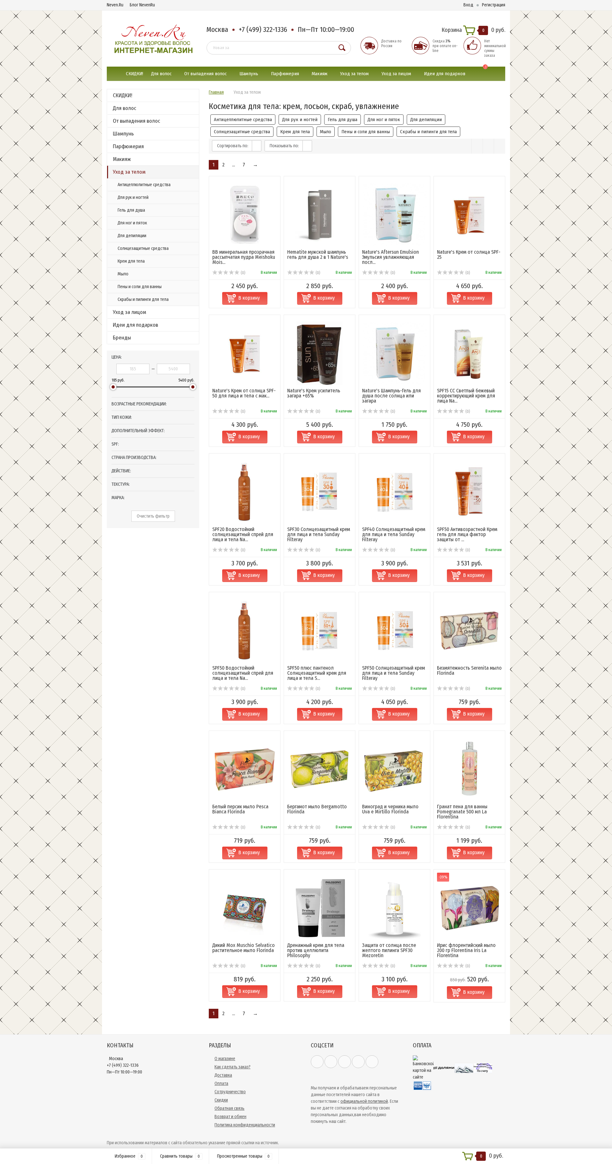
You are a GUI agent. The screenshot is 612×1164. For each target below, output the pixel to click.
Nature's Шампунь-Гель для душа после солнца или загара (391, 396)
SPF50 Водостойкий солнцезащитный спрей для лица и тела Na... (242, 673)
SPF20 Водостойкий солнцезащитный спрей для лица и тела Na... (242, 534)
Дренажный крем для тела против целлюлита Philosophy (315, 950)
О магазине (225, 1058)
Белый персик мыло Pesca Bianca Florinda (240, 809)
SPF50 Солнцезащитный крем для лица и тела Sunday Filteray (393, 673)
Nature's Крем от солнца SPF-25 (468, 254)
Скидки (221, 1100)
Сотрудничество (230, 1092)
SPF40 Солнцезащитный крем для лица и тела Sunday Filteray (393, 534)
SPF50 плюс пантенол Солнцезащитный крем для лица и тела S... (316, 673)
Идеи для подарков (444, 73)
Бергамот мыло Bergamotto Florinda (317, 809)
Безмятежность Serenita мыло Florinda (469, 670)
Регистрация (493, 5)
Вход (468, 5)
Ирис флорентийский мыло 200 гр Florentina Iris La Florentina (466, 950)
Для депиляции (132, 235)
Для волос (161, 73)
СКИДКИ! (134, 73)
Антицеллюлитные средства (144, 184)
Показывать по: (284, 146)
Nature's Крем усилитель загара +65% (313, 393)
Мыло (123, 274)
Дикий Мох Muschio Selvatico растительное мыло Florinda (243, 947)
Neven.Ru (115, 5)
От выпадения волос (205, 73)
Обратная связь (229, 1108)
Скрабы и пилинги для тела (143, 299)
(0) (242, 273)
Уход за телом (354, 73)
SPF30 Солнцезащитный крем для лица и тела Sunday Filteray (318, 534)
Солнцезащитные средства (143, 248)
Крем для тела (131, 261)
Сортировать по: (232, 146)
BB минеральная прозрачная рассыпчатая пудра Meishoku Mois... (243, 257)
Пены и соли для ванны (140, 286)
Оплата (221, 1083)
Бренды (122, 337)
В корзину (249, 298)
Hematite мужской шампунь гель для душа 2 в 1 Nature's (317, 254)
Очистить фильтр (153, 516)
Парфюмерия (285, 73)
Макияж (319, 73)
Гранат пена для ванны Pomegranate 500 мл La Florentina (462, 812)
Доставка (223, 1075)
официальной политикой (364, 1101)
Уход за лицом (396, 73)
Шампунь (248, 73)
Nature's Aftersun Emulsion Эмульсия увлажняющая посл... (390, 257)
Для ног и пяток (132, 223)
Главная (216, 92)
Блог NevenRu (142, 5)
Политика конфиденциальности (245, 1125)
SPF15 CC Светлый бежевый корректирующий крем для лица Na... (466, 396)
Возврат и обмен (230, 1116)
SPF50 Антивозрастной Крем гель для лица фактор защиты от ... (467, 534)
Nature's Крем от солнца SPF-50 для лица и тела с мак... (244, 393)
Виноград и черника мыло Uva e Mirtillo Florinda (390, 809)
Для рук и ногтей (133, 197)
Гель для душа (131, 210)
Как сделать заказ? (233, 1067)
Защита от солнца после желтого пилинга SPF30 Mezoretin (389, 950)
